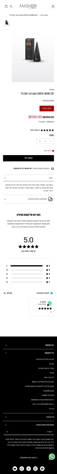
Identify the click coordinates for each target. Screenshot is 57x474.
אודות (52, 373)
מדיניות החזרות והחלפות (45, 359)
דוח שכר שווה (49, 377)
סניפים (51, 364)
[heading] (28, 254)
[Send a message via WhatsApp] (51, 456)
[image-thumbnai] (7, 22)
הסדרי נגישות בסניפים (46, 368)
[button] (41, 130)
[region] (28, 259)
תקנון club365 (48, 391)
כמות (51, 135)
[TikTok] (28, 468)
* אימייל (49, 432)
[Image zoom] (33, 50)
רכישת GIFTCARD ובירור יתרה (43, 404)
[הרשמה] (7, 432)
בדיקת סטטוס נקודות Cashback (42, 400)
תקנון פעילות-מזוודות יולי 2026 (43, 382)
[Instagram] (35, 468)
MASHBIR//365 (25, 458)
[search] (11, 6)
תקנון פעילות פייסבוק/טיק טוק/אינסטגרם (39, 386)
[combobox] (7, 293)
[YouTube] (15, 468)
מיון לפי (9, 293)
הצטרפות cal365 (48, 395)
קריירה (51, 409)
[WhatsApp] (21, 468)
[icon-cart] (6, 6)
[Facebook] (42, 468)
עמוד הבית (44, 15)
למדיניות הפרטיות (41, 448)
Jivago (51, 89)
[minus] (51, 141)
